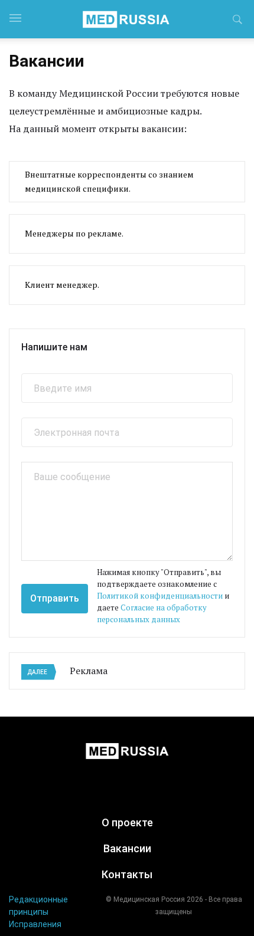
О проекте (127, 822)
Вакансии (127, 848)
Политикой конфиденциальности (160, 595)
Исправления (35, 924)
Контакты (127, 874)
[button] (237, 21)
